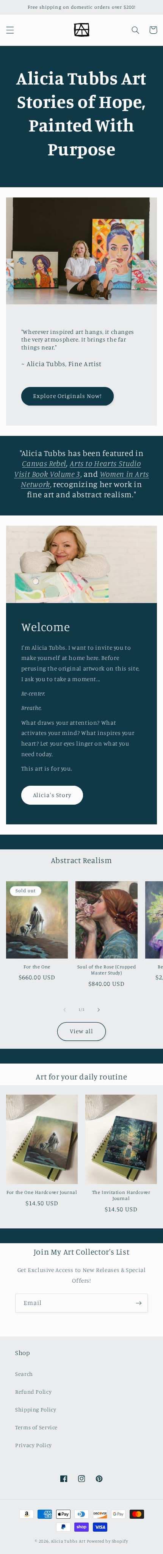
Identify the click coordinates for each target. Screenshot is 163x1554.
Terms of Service (36, 1427)
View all (81, 1031)
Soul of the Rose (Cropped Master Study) (106, 970)
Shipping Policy (35, 1409)
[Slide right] (98, 1009)
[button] (10, 30)
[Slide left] (64, 1009)
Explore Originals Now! (67, 395)
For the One (37, 967)
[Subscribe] (138, 1303)
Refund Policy (33, 1391)
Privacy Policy (33, 1445)
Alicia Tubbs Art (68, 1541)
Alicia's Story (52, 795)
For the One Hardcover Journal (41, 1192)
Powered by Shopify (107, 1541)
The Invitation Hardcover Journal (121, 1195)
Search (24, 1374)
